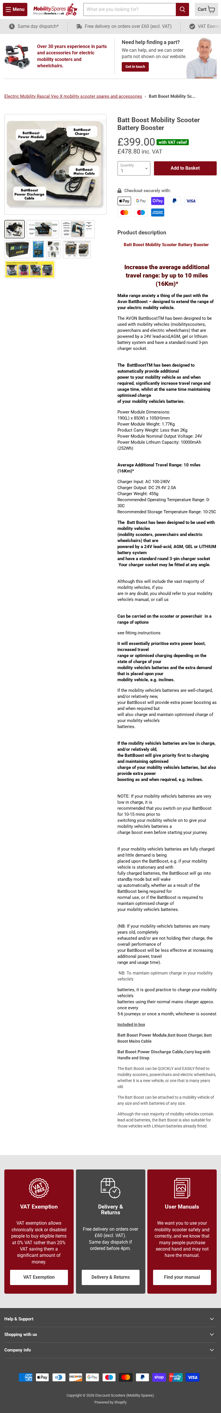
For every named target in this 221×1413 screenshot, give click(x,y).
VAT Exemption (39, 1277)
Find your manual (182, 1277)
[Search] (182, 9)
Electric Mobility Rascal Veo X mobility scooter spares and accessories (73, 96)
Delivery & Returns (111, 1277)
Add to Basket (185, 168)
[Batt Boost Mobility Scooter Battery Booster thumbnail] (14, 229)
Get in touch (135, 66)
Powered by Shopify (110, 1402)
